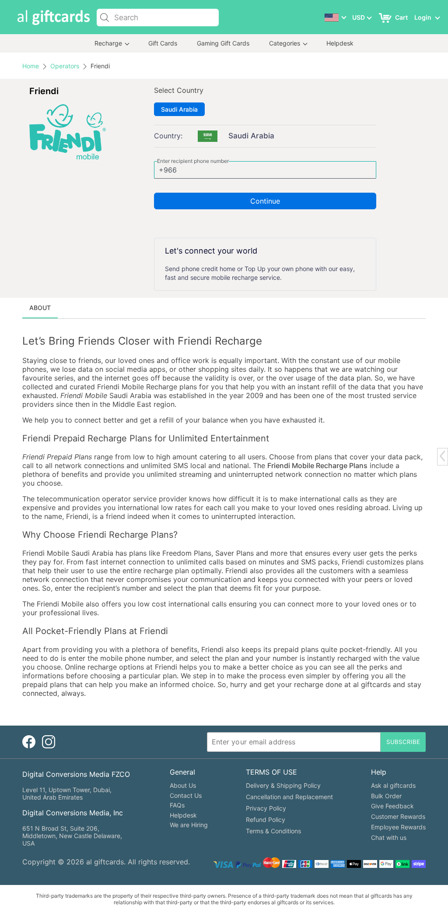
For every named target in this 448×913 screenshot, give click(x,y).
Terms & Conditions (273, 831)
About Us (183, 785)
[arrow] (442, 456)
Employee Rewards (398, 827)
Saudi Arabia (179, 109)
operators (64, 66)
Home (30, 66)
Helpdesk (340, 43)
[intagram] (48, 742)
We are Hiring (189, 824)
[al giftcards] (54, 17)
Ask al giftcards (393, 785)
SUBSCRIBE (403, 741)
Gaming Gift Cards (223, 43)
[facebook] (28, 742)
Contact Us (186, 795)
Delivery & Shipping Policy (283, 785)
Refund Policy (265, 819)
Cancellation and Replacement (289, 796)
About (40, 307)
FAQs (177, 805)
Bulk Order (386, 796)
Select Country (178, 90)
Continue (265, 201)
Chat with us (388, 837)
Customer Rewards (398, 816)
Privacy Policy (266, 808)
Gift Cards (162, 43)
